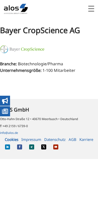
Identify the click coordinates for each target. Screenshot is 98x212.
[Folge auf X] (43, 146)
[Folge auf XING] (31, 146)
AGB (72, 139)
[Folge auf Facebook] (19, 146)
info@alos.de (9, 133)
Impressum (31, 139)
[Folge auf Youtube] (55, 146)
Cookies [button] (11, 139)
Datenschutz (55, 139)
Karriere (86, 139)
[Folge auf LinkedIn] (7, 146)
